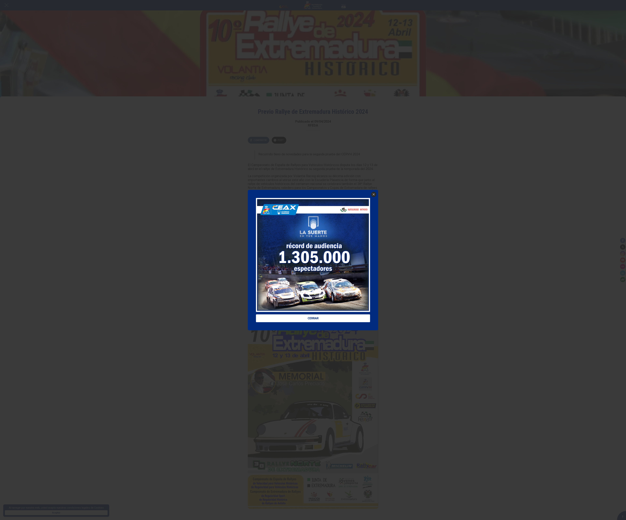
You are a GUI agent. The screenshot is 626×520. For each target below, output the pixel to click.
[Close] (373, 194)
